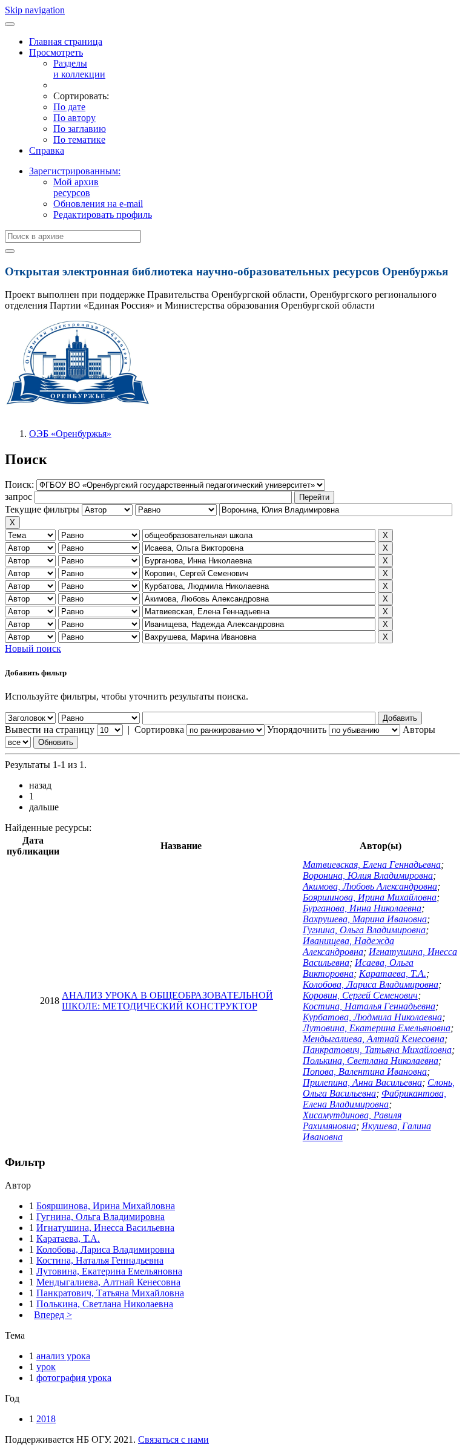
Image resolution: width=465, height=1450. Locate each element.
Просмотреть (56, 52)
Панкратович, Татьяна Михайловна (377, 1050)
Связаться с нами (173, 1439)
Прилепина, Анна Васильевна (362, 1082)
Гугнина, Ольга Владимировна (364, 930)
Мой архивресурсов (76, 187)
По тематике (79, 139)
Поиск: (20, 484)
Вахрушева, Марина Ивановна (365, 919)
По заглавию (79, 128)
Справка (46, 150)
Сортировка (159, 729)
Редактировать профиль (102, 214)
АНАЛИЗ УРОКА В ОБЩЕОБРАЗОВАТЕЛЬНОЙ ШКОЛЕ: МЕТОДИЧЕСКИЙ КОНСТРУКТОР (167, 1000)
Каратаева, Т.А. (392, 973)
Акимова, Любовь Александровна (370, 886)
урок (46, 1367)
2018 (46, 1419)
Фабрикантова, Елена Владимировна (374, 1098)
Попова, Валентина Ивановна (365, 1071)
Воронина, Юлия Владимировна (368, 875)
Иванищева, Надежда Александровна (348, 946)
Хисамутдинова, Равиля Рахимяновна (352, 1120)
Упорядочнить (296, 729)
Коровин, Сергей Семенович (360, 995)
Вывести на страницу (49, 729)
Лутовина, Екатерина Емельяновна (376, 1028)
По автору (74, 118)
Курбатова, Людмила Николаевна (372, 1017)
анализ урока (63, 1356)
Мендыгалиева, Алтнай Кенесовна (373, 1039)
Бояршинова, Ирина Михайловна (370, 897)
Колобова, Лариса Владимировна (370, 984)
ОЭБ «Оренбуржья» (70, 433)
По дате (69, 107)
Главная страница (65, 41)
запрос (18, 496)
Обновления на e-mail (98, 203)
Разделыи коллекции (79, 68)
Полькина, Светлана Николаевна (370, 1060)
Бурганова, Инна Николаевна (362, 908)
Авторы (419, 729)
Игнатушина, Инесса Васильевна (105, 1227)
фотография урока (73, 1378)
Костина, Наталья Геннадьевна (369, 1006)
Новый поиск (33, 648)
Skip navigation (35, 10)
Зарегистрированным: (74, 171)
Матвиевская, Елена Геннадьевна (372, 864)
